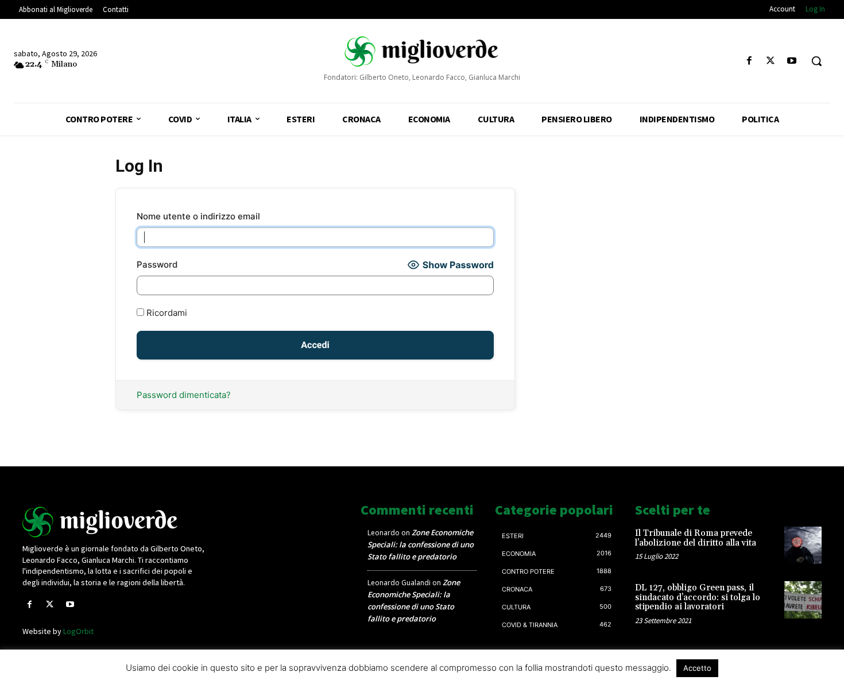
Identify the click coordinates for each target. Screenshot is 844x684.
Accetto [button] (697, 668)
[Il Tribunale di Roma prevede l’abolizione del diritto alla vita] (803, 545)
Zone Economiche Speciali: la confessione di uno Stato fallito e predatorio (420, 544)
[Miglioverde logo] (116, 522)
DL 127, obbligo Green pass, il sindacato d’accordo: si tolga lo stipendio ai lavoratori (697, 597)
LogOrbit (78, 631)
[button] (816, 61)
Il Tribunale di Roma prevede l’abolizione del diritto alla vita (695, 538)
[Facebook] (749, 61)
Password (157, 264)
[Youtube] (792, 61)
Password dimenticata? (184, 394)
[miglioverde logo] (422, 51)
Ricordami (165, 312)
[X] (771, 61)
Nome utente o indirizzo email (198, 216)
